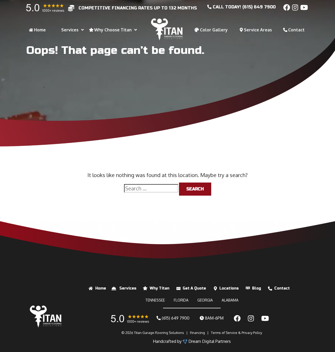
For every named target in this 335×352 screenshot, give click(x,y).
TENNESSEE (155, 300)
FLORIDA (181, 300)
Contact (282, 288)
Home (100, 288)
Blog (256, 288)
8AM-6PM (214, 318)
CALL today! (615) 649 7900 (243, 6)
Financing (197, 333)
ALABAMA (230, 300)
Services (127, 288)
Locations (229, 288)
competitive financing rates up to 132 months (138, 7)
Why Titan (159, 288)
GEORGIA (205, 300)
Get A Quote (194, 288)
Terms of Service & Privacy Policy (236, 333)
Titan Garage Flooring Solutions (159, 333)
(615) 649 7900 (175, 318)
